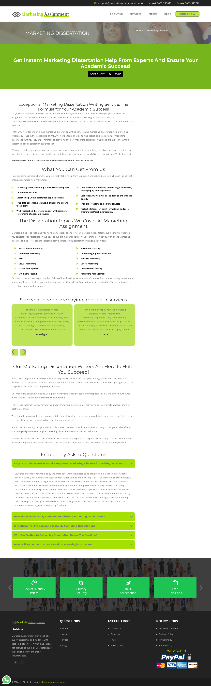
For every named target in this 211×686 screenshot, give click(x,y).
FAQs (113, 639)
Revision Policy (166, 634)
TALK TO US (115, 74)
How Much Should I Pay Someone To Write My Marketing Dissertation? (59, 516)
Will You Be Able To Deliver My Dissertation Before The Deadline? (55, 535)
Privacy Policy (165, 639)
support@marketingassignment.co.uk (120, 3)
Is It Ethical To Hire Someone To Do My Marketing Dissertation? (54, 525)
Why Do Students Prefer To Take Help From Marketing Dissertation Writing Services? (68, 463)
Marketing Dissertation (159, 30)
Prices (153, 14)
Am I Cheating (117, 645)
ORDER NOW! (97, 74)
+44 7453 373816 (161, 3)
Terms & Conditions (168, 628)
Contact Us (115, 628)
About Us (116, 14)
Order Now (187, 14)
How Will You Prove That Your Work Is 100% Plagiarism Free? (53, 544)
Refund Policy (165, 645)
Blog (167, 14)
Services (135, 14)
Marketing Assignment (53, 682)
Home (139, 30)
